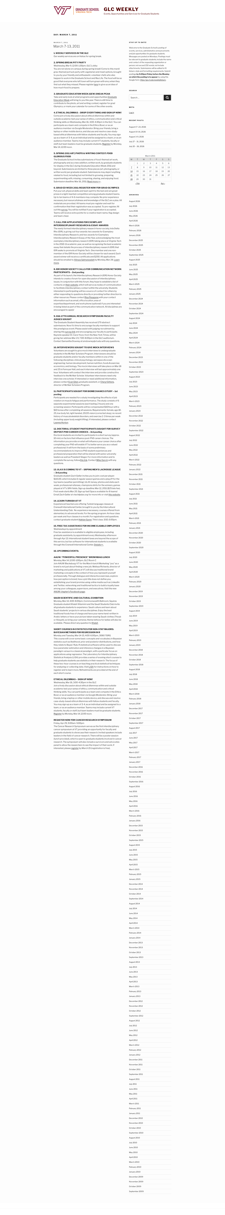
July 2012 (133, 1025)
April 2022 (133, 455)
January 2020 (135, 586)
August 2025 (134, 260)
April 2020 (133, 572)
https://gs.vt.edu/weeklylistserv (153, 80)
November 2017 (136, 713)
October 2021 (135, 484)
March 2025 (134, 284)
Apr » (163, 183)
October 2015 (135, 835)
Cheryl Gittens (107, 382)
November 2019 (136, 596)
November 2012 (136, 1006)
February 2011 (135, 1108)
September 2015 (136, 840)
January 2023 (134, 411)
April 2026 (133, 221)
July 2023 (133, 382)
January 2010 (134, 1172)
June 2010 (133, 1147)
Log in (131, 112)
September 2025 (136, 255)
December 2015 (136, 825)
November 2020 (136, 538)
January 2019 (134, 645)
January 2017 (134, 762)
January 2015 (134, 879)
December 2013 (136, 942)
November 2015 (136, 830)
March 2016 (134, 811)
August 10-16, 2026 (137, 132)
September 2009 (136, 1191)
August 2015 (134, 845)
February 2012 (135, 1050)
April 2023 (133, 396)
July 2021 (133, 499)
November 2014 (136, 889)
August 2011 (134, 1079)
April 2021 (133, 513)
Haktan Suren (85, 519)
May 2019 (133, 625)
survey (64, 209)
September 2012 (136, 1016)
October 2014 (135, 894)
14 (131, 171)
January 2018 (134, 703)
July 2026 (133, 206)
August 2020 (134, 552)
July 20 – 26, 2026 (136, 146)
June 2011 (133, 1089)
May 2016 (133, 801)
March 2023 (134, 401)
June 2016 (133, 796)
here (96, 84)
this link (83, 460)
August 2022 (134, 435)
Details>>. (99, 544)
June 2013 (133, 972)
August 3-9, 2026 (136, 137)
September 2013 (136, 957)
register (75, 748)
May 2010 (133, 1152)
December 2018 (136, 650)
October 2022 (135, 425)
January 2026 (134, 235)
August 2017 (134, 728)
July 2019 (133, 616)
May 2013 (133, 977)
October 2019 (135, 601)
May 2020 (133, 567)
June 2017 (133, 738)
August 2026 (134, 201)
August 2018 (134, 669)
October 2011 (134, 1069)
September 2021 (136, 489)
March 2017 (134, 752)
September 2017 (136, 723)
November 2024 (136, 304)
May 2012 (133, 1035)
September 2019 (136, 606)
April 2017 (133, 747)
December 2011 (135, 1059)
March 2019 (134, 635)
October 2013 (135, 952)
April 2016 (133, 806)
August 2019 (134, 611)
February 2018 (135, 699)
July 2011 (133, 1084)
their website (71, 285)
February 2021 (135, 523)
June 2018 (133, 679)
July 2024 (133, 323)
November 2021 (136, 479)
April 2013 (133, 981)
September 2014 (136, 898)
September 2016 (136, 781)
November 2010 (136, 1123)
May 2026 (133, 216)
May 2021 (133, 508)
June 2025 (133, 269)
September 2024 (136, 313)
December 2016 (136, 767)
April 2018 (133, 689)
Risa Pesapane (92, 297)
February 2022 (135, 464)
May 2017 (133, 742)
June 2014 (133, 913)
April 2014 (133, 923)
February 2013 (135, 991)
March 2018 (134, 694)
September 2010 (136, 1133)
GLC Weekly (121, 9)
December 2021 (136, 474)
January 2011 (134, 1113)
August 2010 (134, 1138)
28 (131, 179)
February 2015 (135, 874)
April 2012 (133, 1040)
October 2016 (135, 777)
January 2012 (134, 1055)
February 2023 (135, 406)
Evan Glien (73, 382)
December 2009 (136, 1177)
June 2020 (133, 562)
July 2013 (133, 967)
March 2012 (134, 1045)
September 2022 (136, 430)
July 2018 (133, 674)
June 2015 (133, 855)
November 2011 (136, 1064)
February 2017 (135, 757)
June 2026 (133, 211)
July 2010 (133, 1142)
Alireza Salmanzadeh (84, 260)
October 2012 (135, 1011)
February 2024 (135, 347)
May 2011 (133, 1094)
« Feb (137, 183)
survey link (70, 332)
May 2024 (133, 333)
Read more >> (94, 181)
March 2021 (134, 518)
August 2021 (134, 494)
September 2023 (136, 372)
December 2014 (136, 884)
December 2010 (136, 1118)
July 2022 (133, 440)
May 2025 (133, 274)
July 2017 (133, 733)
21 (131, 175)
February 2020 (135, 581)
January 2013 (134, 996)
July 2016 (133, 791)
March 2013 (134, 986)
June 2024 (133, 328)
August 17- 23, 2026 (137, 127)
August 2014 (134, 903)
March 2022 (134, 460)
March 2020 (134, 577)
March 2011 (134, 1103)
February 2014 (135, 933)
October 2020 (135, 542)
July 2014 (133, 908)
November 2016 (136, 772)
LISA (91, 667)
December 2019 (136, 591)
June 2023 (133, 386)
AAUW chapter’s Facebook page (69, 591)
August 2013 (134, 962)
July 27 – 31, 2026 (136, 141)
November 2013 (136, 947)
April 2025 (133, 279)
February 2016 (135, 816)
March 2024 (134, 343)
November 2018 (136, 655)
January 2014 (134, 938)
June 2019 (133, 621)
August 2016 (134, 786)
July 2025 (133, 265)
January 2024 (134, 352)
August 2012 (134, 1020)
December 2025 (136, 240)
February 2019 (135, 640)
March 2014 (134, 928)
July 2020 (133, 557)
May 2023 (133, 391)
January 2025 (134, 294)
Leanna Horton (61, 422)
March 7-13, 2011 (66, 46)
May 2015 (133, 859)
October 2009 (135, 1186)
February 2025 (135, 289)
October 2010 (135, 1128)
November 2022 (136, 421)
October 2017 (135, 718)
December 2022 (136, 416)
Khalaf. (95, 623)
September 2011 (136, 1074)
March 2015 (134, 869)
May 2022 (133, 450)
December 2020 (136, 533)
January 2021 (134, 528)
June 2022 (133, 445)
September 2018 (136, 664)
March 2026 (134, 225)
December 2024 (136, 299)
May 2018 (133, 684)
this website (114, 494)
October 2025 (135, 250)
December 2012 (136, 1001)
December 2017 (136, 708)
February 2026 (135, 230)
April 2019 (133, 630)
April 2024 (133, 338)
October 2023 (135, 367)
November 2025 (136, 245)
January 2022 (134, 469)
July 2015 (133, 850)
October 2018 (135, 660)
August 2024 (134, 318)
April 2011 (133, 1098)
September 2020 (136, 547)
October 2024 (135, 308)
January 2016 (134, 820)
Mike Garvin (102, 460)
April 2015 (133, 864)
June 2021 (133, 503)
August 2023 (134, 377)
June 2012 (133, 1030)
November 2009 (136, 1181)
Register (106, 144)
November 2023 (136, 362)
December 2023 (136, 357)
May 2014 (133, 918)
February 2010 (135, 1167)
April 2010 (133, 1157)
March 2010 (134, 1162)
